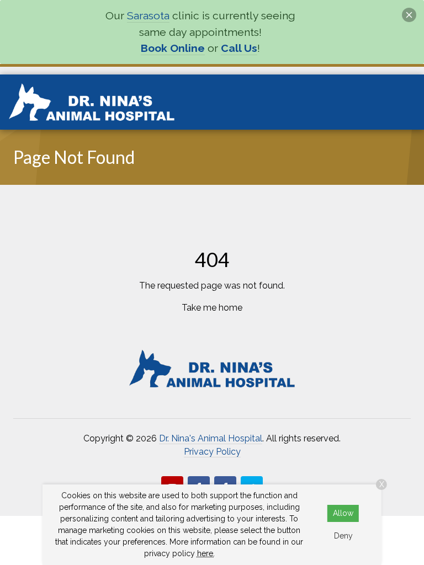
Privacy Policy (212, 451)
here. (206, 553)
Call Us (239, 48)
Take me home (212, 307)
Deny (343, 535)
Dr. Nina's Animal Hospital (210, 438)
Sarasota (148, 15)
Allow (343, 513)
